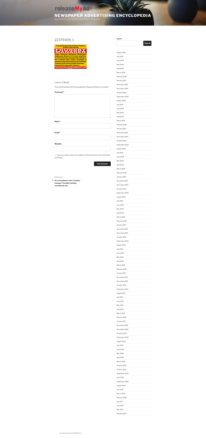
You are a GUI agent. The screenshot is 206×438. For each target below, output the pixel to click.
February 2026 (122, 76)
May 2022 (120, 257)
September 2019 (122, 373)
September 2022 (122, 241)
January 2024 (121, 177)
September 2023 (122, 193)
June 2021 (120, 301)
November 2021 (122, 281)
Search (119, 39)
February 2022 (122, 269)
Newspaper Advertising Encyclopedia (103, 15)
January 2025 (121, 129)
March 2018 (121, 393)
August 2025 (121, 100)
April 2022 (120, 261)
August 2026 (121, 52)
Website (58, 144)
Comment (59, 92)
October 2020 (121, 333)
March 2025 (121, 120)
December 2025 (122, 84)
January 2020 (121, 365)
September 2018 (122, 381)
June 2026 (120, 60)
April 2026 (120, 68)
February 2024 (122, 173)
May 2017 (120, 409)
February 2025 (122, 125)
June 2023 (120, 205)
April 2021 (120, 309)
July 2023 (120, 201)
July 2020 (120, 345)
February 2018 (122, 397)
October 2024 (121, 141)
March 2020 (121, 361)
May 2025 (120, 113)
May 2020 (120, 353)
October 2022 (121, 237)
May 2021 (120, 305)
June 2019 (120, 377)
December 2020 (122, 325)
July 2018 (120, 389)
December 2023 (122, 181)
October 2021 (121, 285)
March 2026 (121, 72)
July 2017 (120, 401)
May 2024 (120, 161)
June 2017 (120, 405)
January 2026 (121, 80)
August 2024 (121, 149)
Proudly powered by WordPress (70, 433)
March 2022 (121, 265)
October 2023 (121, 189)
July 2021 (120, 297)
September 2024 (122, 145)
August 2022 (121, 245)
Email (57, 133)
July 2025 (120, 105)
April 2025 (120, 117)
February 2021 (121, 317)
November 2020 (122, 329)
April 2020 (120, 357)
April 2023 (120, 213)
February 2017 (121, 413)
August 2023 (121, 197)
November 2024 (122, 137)
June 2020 (120, 349)
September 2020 (123, 337)
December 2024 (122, 133)
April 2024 (120, 165)
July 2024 (120, 153)
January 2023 (121, 225)
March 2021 (121, 313)
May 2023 (120, 209)
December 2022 (122, 229)
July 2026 (120, 56)
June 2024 (120, 157)
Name (58, 121)
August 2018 (121, 385)
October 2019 (121, 369)
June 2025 (120, 108)
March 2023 (121, 217)
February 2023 (122, 221)
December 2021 (122, 277)
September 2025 (122, 96)
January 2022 (121, 273)
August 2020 (121, 341)
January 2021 (121, 321)
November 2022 (122, 233)
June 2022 (120, 253)
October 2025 (121, 92)
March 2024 (121, 169)
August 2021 (121, 293)
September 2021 (122, 289)
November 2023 (122, 185)
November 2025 (122, 88)
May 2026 (120, 64)
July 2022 (120, 249)
